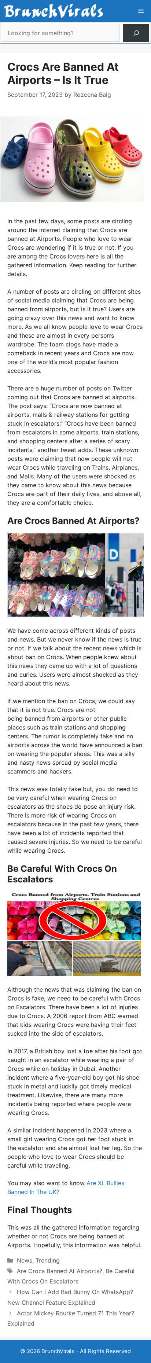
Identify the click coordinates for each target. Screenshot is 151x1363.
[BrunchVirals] (53, 11)
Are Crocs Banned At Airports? (59, 1271)
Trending (48, 1260)
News (24, 1260)
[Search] (136, 33)
